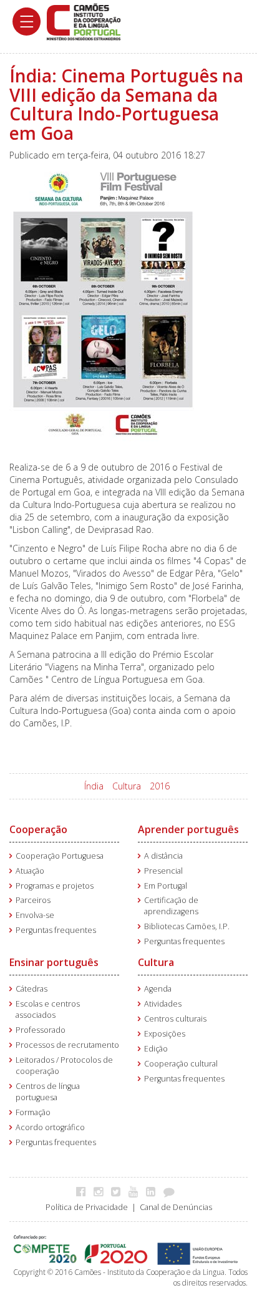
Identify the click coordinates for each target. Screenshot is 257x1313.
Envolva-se (35, 915)
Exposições (164, 1033)
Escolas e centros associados (48, 1009)
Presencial (163, 871)
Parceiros (33, 900)
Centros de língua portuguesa (48, 1092)
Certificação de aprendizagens (171, 906)
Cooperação (38, 829)
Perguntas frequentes (56, 930)
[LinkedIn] (154, 1191)
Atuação (30, 871)
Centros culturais (175, 1018)
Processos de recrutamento (67, 1045)
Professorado (40, 1030)
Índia (94, 786)
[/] (83, 21)
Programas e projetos (55, 886)
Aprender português (188, 829)
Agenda (158, 989)
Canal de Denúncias (176, 1207)
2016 (160, 786)
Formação (33, 1112)
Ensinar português (54, 962)
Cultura (126, 786)
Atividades (163, 1003)
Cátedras (31, 989)
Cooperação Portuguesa (60, 856)
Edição (156, 1048)
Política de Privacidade (87, 1207)
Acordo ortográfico (50, 1127)
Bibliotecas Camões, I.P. (187, 926)
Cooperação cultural (181, 1063)
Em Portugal (165, 886)
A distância (163, 856)
